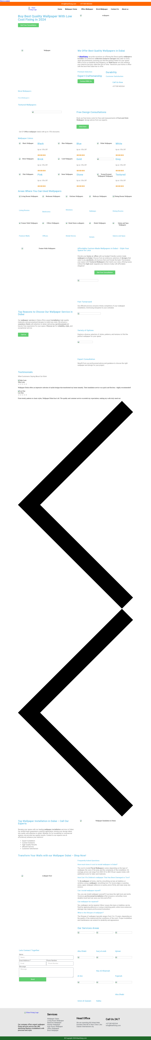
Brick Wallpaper (102, 9)
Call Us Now (117, 82)
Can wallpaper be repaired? (88, 902)
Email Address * (25, 960)
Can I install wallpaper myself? (89, 891)
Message (22, 967)
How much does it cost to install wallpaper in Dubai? (98, 864)
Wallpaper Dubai (71, 9)
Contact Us (115, 9)
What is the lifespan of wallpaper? (91, 913)
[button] (72, 9)
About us (125, 9)
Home (60, 9)
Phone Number (51, 960)
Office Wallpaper (87, 9)
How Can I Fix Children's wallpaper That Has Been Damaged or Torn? (104, 877)
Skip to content (5, 1)
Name (21, 954)
